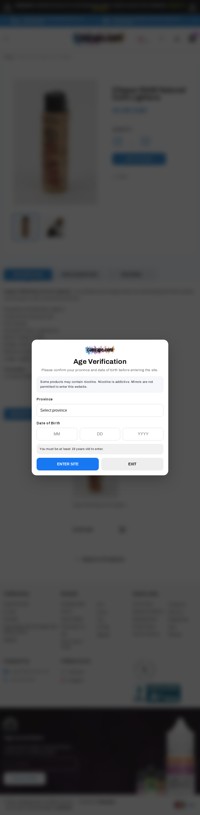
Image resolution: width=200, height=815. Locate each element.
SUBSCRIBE (100, 425)
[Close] (163, 364)
